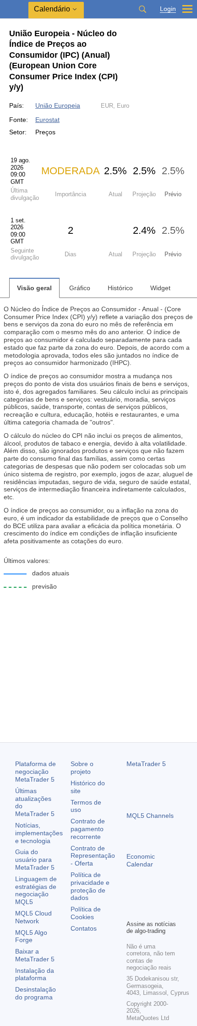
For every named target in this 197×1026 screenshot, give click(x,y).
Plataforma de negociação (35, 771)
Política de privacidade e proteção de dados (90, 886)
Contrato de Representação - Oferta (93, 855)
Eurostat (47, 119)
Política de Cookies (86, 913)
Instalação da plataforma (34, 974)
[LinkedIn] (131, 911)
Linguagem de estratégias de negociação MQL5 (36, 890)
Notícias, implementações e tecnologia (39, 833)
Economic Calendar (140, 860)
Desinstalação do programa (35, 993)
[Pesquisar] (142, 9)
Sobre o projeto (82, 767)
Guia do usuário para (35, 859)
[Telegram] (146, 896)
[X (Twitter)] (161, 896)
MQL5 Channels (150, 815)
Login (168, 9)
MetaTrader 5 (146, 763)
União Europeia (57, 105)
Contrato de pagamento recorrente (88, 828)
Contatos (84, 928)
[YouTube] (175, 896)
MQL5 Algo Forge (31, 936)
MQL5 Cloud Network (33, 917)
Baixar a (35, 955)
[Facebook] (131, 896)
